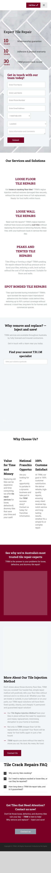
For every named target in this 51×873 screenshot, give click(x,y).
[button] (25, 773)
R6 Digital (43, 846)
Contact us (26, 831)
